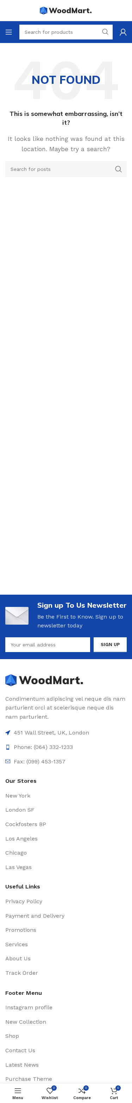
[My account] (123, 32)
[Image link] (44, 679)
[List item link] (66, 795)
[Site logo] (66, 10)
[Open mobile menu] (9, 32)
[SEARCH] (119, 169)
